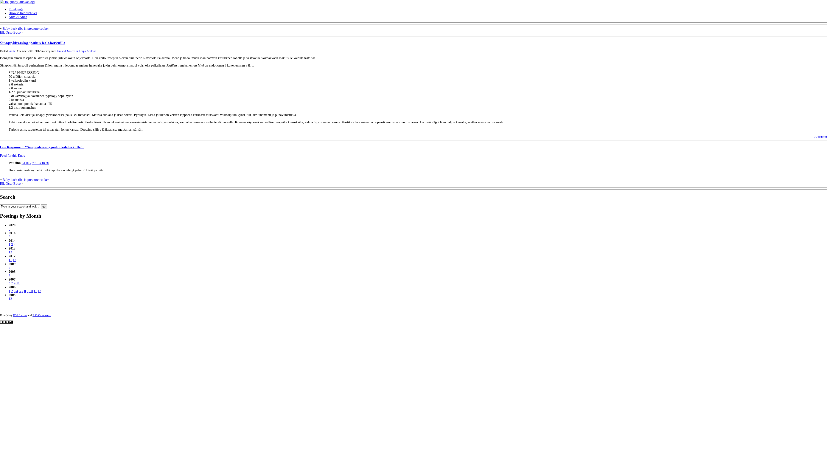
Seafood (91, 51)
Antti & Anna (18, 17)
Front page (16, 9)
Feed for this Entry (12, 155)
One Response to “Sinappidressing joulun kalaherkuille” (42, 147)
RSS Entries (20, 315)
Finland (61, 51)
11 (10, 260)
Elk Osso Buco (10, 32)
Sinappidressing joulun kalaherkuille (32, 43)
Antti (12, 51)
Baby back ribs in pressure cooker (26, 28)
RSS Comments (42, 315)
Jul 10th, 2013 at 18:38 (35, 163)
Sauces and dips (76, 51)
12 (10, 252)
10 (31, 291)
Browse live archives (23, 13)
